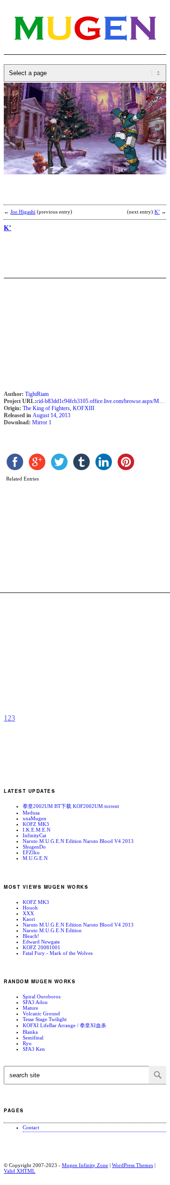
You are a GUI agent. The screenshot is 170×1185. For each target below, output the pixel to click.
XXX (28, 913)
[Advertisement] (79, 195)
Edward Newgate (41, 942)
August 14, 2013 (51, 415)
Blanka (30, 1032)
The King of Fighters (46, 408)
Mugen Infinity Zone (85, 1165)
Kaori (29, 919)
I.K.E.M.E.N (37, 830)
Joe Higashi (22, 212)
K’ (157, 212)
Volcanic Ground (41, 1013)
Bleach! (31, 936)
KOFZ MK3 (36, 824)
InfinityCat (34, 835)
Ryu (27, 1043)
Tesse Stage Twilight (45, 1019)
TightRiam (37, 394)
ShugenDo (34, 847)
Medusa (31, 813)
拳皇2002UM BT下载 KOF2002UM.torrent (71, 806)
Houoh (30, 907)
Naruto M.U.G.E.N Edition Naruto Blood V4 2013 (78, 841)
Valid (19, 1171)
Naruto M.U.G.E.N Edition (52, 930)
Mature (30, 1008)
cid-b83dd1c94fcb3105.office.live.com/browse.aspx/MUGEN (101, 401)
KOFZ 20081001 (41, 947)
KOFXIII (83, 408)
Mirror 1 (41, 422)
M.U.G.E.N (35, 858)
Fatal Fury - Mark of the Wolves (58, 953)
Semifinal (33, 1037)
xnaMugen (34, 818)
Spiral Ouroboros (41, 996)
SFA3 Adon (35, 1002)
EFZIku (31, 852)
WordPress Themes (132, 1165)
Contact (31, 1127)
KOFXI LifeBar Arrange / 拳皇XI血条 (64, 1025)
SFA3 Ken (34, 1049)
